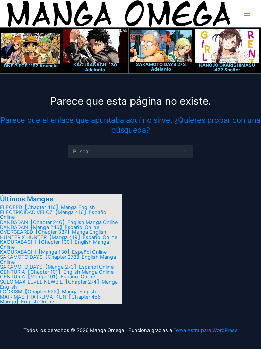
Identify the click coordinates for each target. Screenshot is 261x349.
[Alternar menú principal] (247, 13)
